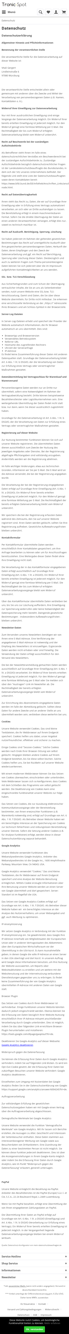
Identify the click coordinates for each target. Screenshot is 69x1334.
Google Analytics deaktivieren (17, 1045)
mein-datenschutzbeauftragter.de (47, 1245)
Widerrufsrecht (52, 1309)
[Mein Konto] (56, 12)
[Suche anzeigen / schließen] (40, 12)
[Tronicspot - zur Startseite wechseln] (15, 4)
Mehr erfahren (52, 1323)
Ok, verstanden (34, 1329)
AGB (35, 1314)
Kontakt (42, 1303)
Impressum (46, 1314)
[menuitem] (8, 12)
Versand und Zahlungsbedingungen (24, 1309)
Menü (11, 12)
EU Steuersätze (28, 1303)
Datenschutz (23, 1314)
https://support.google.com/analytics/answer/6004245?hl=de (34, 1089)
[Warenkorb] (64, 12)
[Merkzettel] (48, 12)
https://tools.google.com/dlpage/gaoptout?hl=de (27, 1034)
